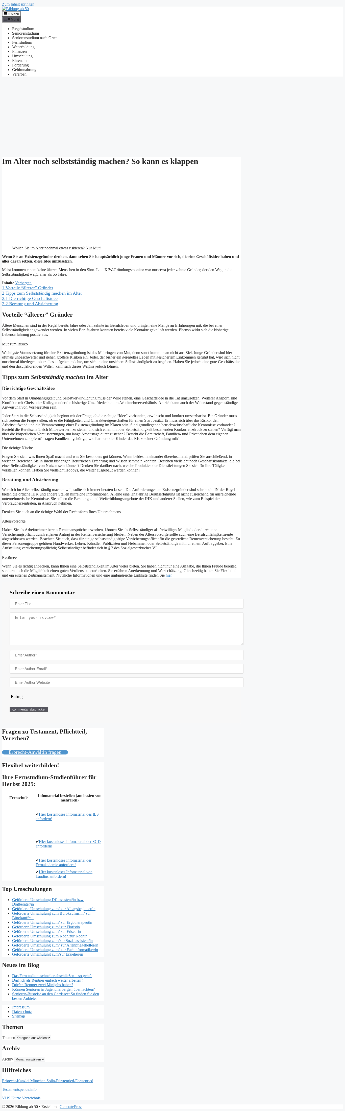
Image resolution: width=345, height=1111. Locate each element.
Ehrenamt (20, 60)
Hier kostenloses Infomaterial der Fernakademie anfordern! (63, 862)
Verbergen (23, 283)
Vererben (19, 74)
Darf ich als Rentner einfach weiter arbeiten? (47, 980)
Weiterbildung (23, 47)
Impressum (21, 1007)
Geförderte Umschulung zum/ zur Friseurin (46, 931)
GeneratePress (71, 1106)
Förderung (20, 65)
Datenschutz (22, 1011)
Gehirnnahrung (24, 69)
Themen (8, 1037)
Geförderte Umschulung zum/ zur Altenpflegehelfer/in (55, 945)
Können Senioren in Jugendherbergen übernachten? (53, 989)
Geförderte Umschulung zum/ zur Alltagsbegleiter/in (53, 909)
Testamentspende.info (19, 1089)
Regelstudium (23, 29)
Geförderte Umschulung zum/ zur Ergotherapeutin (52, 922)
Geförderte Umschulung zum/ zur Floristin (46, 927)
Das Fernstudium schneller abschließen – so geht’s (52, 976)
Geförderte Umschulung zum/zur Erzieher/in (47, 954)
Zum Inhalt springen (18, 4)
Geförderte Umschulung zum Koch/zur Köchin (49, 936)
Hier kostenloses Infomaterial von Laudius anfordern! (64, 874)
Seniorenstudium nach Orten (35, 38)
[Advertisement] (172, 116)
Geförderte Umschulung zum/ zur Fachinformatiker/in (55, 950)
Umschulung (22, 56)
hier (168, 575)
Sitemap (18, 1016)
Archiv (7, 1059)
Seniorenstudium (25, 33)
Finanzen (19, 51)
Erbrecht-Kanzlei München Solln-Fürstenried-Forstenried (47, 1081)
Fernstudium (22, 42)
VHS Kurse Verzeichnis (21, 1098)
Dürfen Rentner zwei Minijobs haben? (42, 985)
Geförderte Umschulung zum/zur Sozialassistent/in (52, 940)
